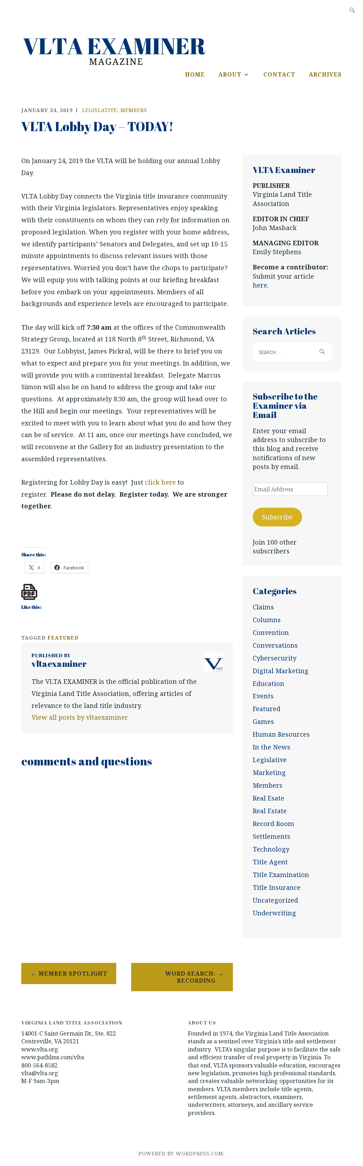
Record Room (273, 823)
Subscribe (277, 517)
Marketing (269, 772)
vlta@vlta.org (39, 1073)
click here (160, 482)
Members (134, 110)
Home (195, 74)
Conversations (275, 645)
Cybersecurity (274, 658)
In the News (271, 747)
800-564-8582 (39, 1065)
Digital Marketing (280, 670)
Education (268, 683)
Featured (266, 708)
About (229, 74)
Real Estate (270, 811)
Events (263, 696)
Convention (271, 632)
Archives (325, 74)
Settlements (271, 836)
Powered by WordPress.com (181, 1153)
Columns (267, 619)
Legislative (99, 110)
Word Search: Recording (190, 977)
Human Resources (281, 734)
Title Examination (281, 874)
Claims (263, 607)
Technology (271, 849)
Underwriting (274, 913)
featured (63, 637)
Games (263, 721)
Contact (279, 74)
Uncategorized (275, 900)
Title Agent (270, 862)
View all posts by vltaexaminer (80, 717)
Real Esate (268, 798)
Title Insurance (277, 887)
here (260, 285)
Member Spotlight (73, 973)
